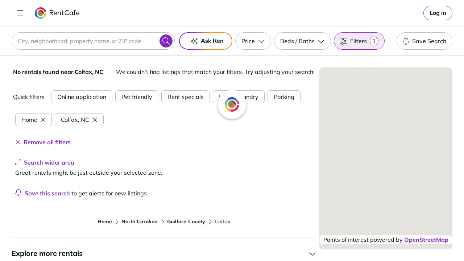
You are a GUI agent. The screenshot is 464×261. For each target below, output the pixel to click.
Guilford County (186, 221)
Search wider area (49, 162)
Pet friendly (136, 96)
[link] (437, 13)
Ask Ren (212, 40)
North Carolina (139, 221)
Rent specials (185, 96)
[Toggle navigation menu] (20, 13)
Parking (284, 96)
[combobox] (93, 41)
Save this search (47, 193)
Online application (81, 96)
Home (29, 119)
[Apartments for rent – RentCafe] (57, 13)
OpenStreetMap (426, 239)
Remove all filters (47, 142)
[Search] (166, 40)
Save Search (429, 41)
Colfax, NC (75, 119)
